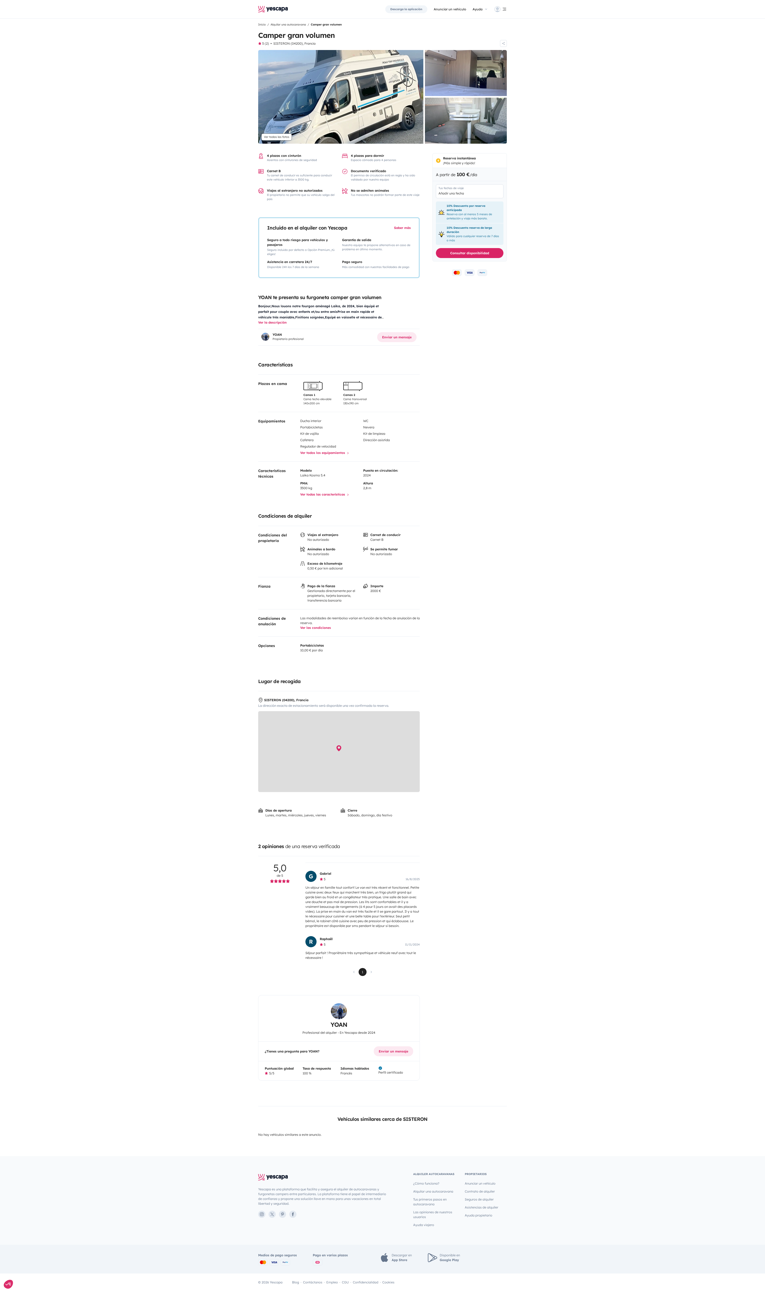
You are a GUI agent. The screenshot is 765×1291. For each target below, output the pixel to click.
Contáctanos (312, 1282)
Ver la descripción (272, 322)
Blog (295, 1282)
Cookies (388, 1282)
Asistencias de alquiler (481, 1207)
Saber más (402, 228)
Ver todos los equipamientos (323, 453)
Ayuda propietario (478, 1215)
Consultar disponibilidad (469, 253)
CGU (345, 1282)
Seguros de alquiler (479, 1199)
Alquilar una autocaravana (433, 1191)
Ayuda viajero (423, 1225)
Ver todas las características (323, 494)
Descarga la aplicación (406, 9)
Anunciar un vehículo (450, 9)
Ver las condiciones (315, 628)
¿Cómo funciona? (426, 1183)
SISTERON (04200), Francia (294, 43)
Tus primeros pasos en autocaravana (430, 1201)
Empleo (332, 1282)
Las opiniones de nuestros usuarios (432, 1214)
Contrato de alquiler (480, 1191)
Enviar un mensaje (397, 337)
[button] (8, 1284)
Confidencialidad (365, 1282)
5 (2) (265, 43)
